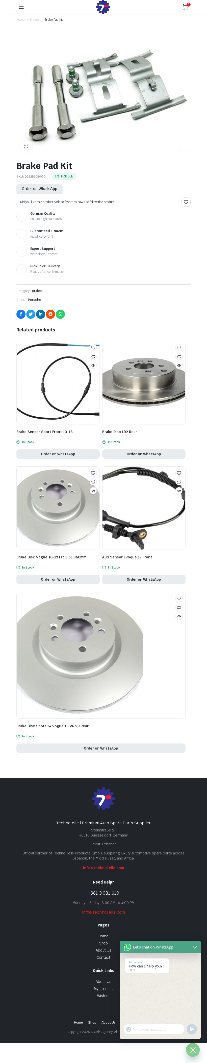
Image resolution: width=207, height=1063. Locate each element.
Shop (103, 943)
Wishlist (103, 995)
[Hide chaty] (193, 1050)
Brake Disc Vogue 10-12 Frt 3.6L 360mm (51, 557)
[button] (26, 146)
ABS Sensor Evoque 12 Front (127, 557)
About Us (104, 950)
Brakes (34, 20)
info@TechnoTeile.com (103, 868)
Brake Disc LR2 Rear (119, 431)
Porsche (34, 300)
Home (20, 20)
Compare (93, 356)
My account (103, 988)
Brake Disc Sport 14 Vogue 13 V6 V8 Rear (52, 726)
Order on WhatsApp (39, 188)
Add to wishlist (186, 202)
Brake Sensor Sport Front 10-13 (44, 431)
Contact (103, 957)
